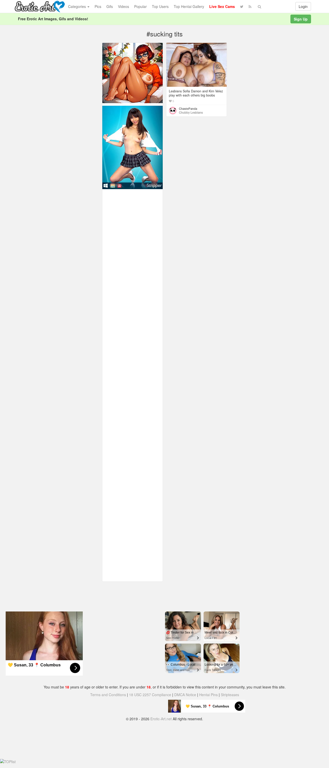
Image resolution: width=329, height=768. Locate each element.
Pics (98, 6)
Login (303, 6)
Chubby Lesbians (191, 112)
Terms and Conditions (108, 694)
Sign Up (301, 19)
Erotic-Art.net (161, 718)
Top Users (160, 6)
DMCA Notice (185, 694)
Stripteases (230, 694)
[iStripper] (132, 147)
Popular (140, 6)
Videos (123, 6)
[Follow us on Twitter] (241, 6)
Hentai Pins (208, 694)
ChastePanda (188, 108)
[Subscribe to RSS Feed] (250, 6)
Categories (77, 6)
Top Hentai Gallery (189, 6)
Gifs (109, 6)
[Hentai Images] (132, 72)
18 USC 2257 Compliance (150, 694)
